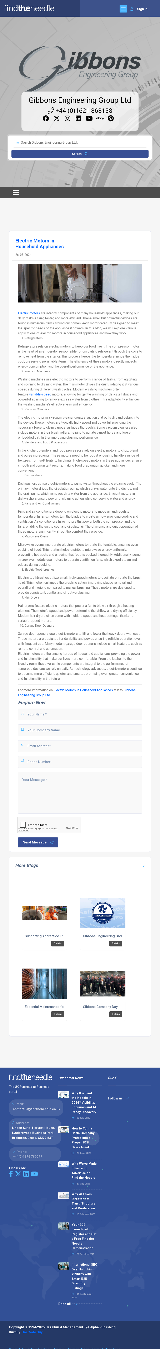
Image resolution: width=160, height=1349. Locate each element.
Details (58, 943)
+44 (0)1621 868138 (83, 110)
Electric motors (29, 313)
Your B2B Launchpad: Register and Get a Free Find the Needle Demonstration (84, 1236)
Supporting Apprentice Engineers (50, 936)
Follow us (116, 1098)
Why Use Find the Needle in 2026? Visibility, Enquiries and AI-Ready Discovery (84, 1102)
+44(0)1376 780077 (27, 1156)
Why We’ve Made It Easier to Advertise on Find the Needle (84, 1171)
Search (77, 154)
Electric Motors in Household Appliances (83, 690)
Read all (64, 1304)
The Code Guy (31, 1332)
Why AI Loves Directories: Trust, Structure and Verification (83, 1201)
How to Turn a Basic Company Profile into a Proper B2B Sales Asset (83, 1138)
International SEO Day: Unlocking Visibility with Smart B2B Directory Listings (84, 1276)
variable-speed (40, 394)
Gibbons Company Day (100, 1007)
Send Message (35, 842)
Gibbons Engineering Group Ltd (80, 100)
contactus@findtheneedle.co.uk (36, 1109)
